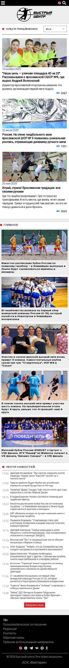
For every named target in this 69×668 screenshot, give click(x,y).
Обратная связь (13, 637)
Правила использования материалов (28, 642)
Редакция (10, 629)
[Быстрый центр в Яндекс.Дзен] (25, 648)
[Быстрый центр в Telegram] (31, 648)
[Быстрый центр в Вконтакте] (36, 648)
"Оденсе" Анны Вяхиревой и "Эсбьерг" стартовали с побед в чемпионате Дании (37, 587)
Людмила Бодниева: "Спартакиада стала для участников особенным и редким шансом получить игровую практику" (37, 523)
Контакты (9, 633)
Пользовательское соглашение (25, 624)
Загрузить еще (35, 605)
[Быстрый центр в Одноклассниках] (47, 648)
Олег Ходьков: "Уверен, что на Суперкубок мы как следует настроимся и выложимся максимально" (36, 548)
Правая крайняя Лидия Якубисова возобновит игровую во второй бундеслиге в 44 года (34, 484)
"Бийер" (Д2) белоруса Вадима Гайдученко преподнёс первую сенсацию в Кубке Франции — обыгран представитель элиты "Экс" (36, 595)
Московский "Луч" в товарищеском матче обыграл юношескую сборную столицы (36, 541)
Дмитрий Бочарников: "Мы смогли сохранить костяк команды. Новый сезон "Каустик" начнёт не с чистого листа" (37, 476)
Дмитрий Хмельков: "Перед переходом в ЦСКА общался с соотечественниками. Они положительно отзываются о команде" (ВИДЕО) (38, 533)
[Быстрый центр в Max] (42, 648)
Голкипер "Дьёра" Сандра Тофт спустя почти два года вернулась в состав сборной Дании (38, 491)
